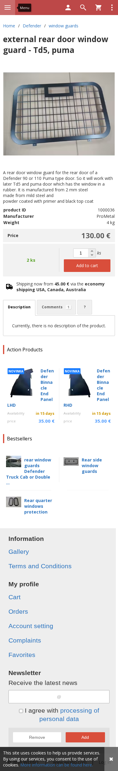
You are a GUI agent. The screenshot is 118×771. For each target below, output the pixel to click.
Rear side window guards (92, 465)
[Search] (83, 7)
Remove (37, 737)
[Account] (68, 7)
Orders (18, 611)
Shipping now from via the (60, 286)
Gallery (18, 551)
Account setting (30, 625)
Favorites (21, 654)
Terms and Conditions (40, 566)
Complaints (24, 640)
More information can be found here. (56, 765)
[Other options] (112, 7)
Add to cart (87, 265)
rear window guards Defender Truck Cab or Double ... (28, 471)
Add (85, 737)
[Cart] (98, 7)
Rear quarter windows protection (38, 506)
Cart (14, 597)
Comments (55, 307)
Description (19, 307)
